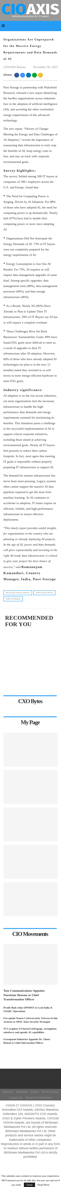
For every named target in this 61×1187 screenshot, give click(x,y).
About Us (7, 1091)
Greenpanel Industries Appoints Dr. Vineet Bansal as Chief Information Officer (26, 1041)
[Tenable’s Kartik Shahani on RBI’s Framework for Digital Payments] (30, 862)
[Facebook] (31, 1075)
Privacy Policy (50, 1091)
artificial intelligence (18, 593)
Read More (43, 1185)
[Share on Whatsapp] (35, 75)
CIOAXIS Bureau (14, 67)
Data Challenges (44, 593)
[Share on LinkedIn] (29, 75)
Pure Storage (13, 599)
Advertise (22, 1091)
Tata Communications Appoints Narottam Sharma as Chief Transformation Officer (24, 995)
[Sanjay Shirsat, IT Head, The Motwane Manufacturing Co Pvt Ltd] (30, 787)
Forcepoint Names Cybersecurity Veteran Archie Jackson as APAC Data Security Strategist (30, 1020)
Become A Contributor (39, 1097)
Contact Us (16, 1097)
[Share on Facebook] (17, 75)
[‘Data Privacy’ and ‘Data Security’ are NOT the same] (30, 824)
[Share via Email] (41, 75)
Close (29, 1184)
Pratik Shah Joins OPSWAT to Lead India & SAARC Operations (28, 1009)
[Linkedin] (34, 1080)
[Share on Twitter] (23, 75)
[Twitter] (29, 1080)
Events (34, 1091)
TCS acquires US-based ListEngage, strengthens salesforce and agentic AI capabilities (30, 1030)
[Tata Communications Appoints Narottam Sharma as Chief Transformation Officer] (30, 964)
